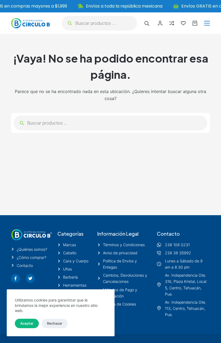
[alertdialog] (110, 6)
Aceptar (26, 323)
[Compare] (171, 23)
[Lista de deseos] (183, 23)
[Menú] (207, 23)
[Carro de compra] (194, 23)
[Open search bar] (147, 23)
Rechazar (54, 323)
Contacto (168, 234)
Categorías (70, 234)
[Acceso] (160, 23)
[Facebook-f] (15, 278)
